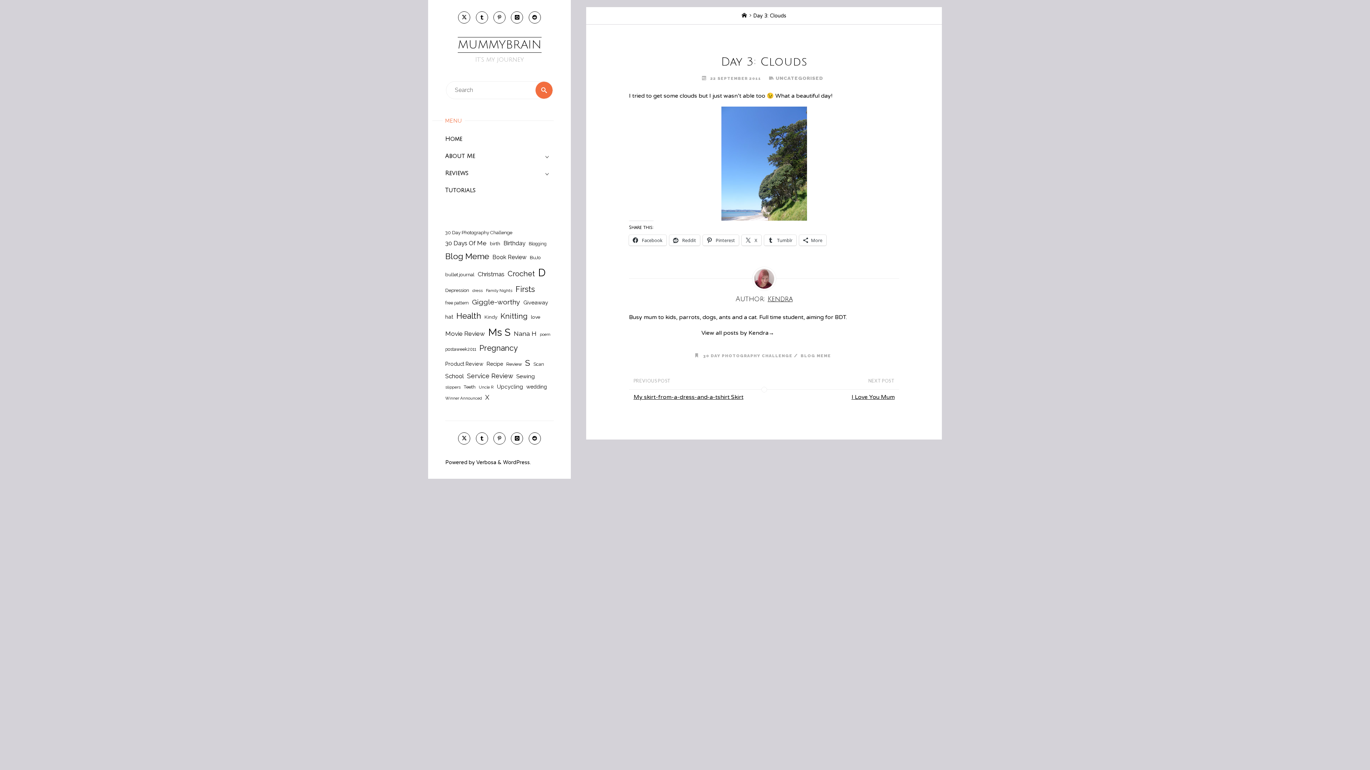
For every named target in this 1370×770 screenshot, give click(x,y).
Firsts (525, 289)
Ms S (499, 332)
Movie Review (465, 333)
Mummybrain (500, 44)
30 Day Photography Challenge (478, 232)
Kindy (490, 317)
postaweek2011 (460, 349)
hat (449, 317)
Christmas (491, 274)
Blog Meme (467, 256)
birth (495, 243)
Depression (457, 290)
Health (468, 315)
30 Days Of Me (466, 243)
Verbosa (485, 463)
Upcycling (510, 387)
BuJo (535, 257)
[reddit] (535, 17)
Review (514, 364)
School (454, 376)
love (535, 317)
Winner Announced (463, 398)
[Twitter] (464, 17)
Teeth (470, 387)
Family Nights (499, 290)
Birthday (514, 243)
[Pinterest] (499, 17)
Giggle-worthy (496, 302)
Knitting (514, 316)
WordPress (516, 463)
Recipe (495, 364)
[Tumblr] (482, 17)
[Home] (744, 16)
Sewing (525, 376)
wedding (536, 387)
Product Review (464, 364)
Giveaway (535, 302)
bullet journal (460, 274)
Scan (538, 364)
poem (545, 334)
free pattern (457, 303)
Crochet (521, 274)
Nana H (525, 333)
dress (477, 290)
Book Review (509, 257)
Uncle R (486, 387)
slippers (453, 387)
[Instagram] (517, 17)
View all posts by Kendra (737, 333)
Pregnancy (499, 348)
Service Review (490, 376)
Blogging (538, 243)
